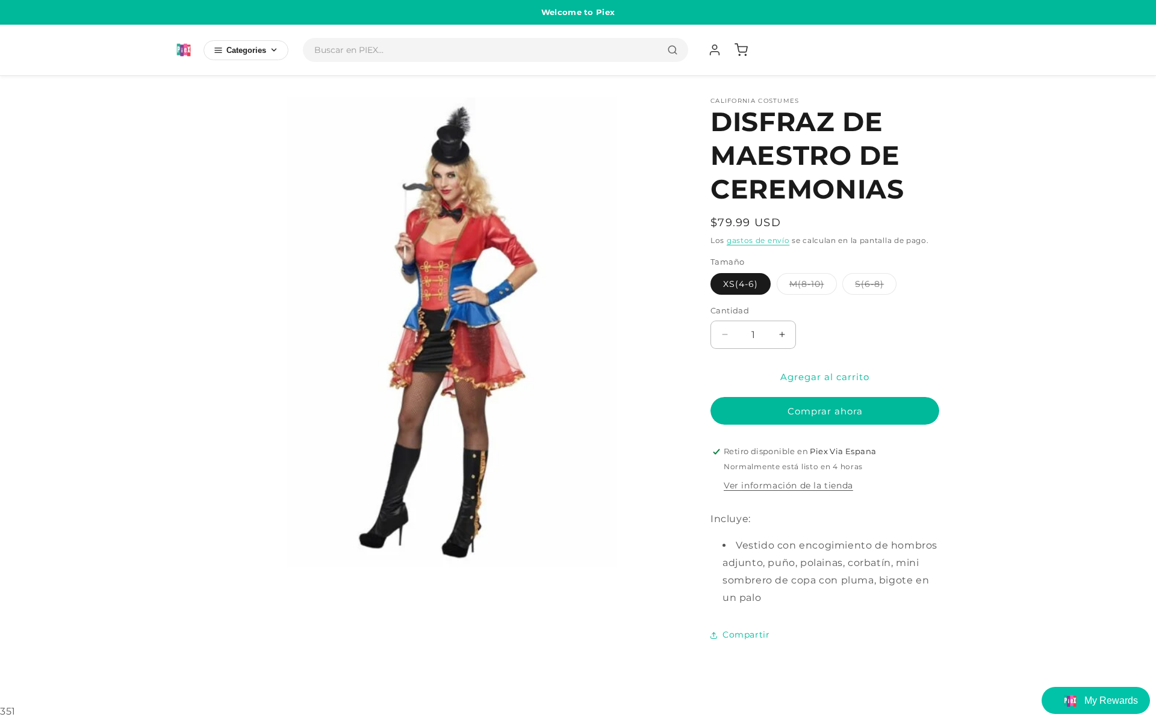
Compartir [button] (745, 634)
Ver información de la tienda (788, 485)
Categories (246, 50)
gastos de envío (758, 240)
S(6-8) (876, 286)
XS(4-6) (740, 283)
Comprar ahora (825, 411)
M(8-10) (813, 286)
